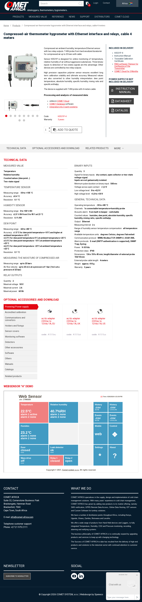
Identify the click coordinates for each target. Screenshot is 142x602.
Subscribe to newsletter (17, 576)
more (117, 148)
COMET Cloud (122, 16)
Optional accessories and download (55, 148)
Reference (58, 16)
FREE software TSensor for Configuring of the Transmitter (126, 66)
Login (95, 3)
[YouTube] (74, 578)
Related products (97, 148)
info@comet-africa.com (22, 517)
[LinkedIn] (81, 578)
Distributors (102, 16)
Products (18, 16)
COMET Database (57, 104)
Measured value (38, 16)
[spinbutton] (46, 130)
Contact (106, 3)
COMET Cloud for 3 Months (126, 71)
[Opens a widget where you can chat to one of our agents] (123, 586)
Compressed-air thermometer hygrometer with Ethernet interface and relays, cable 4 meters (64, 25)
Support (85, 16)
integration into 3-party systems (64, 107)
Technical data (16, 148)
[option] (22, 68)
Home (6, 25)
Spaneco (99, 594)
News (72, 16)
